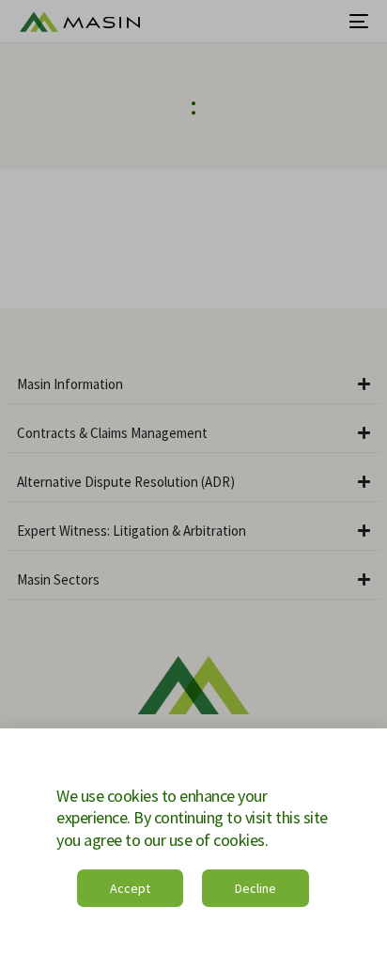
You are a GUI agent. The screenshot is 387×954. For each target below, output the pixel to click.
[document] (193, 477)
